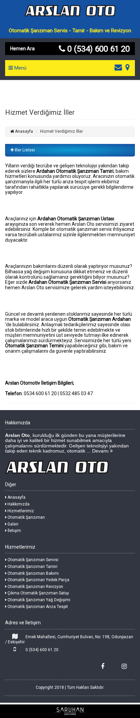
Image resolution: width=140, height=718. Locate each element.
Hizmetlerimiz (20, 511)
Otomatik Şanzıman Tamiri (31, 566)
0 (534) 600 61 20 (41, 649)
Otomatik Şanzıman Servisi (32, 559)
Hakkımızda (18, 504)
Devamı (101, 451)
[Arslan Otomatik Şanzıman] (69, 15)
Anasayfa (23, 131)
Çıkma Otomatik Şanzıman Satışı (37, 593)
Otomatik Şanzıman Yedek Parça (37, 579)
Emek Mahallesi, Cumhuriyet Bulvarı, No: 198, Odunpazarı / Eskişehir (69, 639)
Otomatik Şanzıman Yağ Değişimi (38, 599)
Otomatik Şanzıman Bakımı (32, 573)
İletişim (13, 530)
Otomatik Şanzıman (25, 517)
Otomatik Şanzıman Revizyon (34, 586)
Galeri (12, 524)
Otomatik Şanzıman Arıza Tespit (37, 606)
